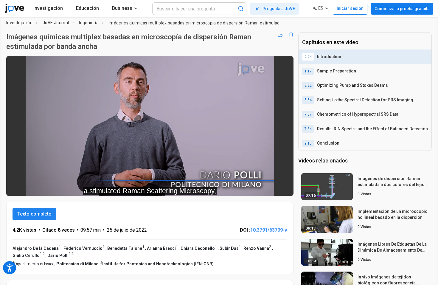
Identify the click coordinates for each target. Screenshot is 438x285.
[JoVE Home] (14, 8)
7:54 (308, 129)
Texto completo (34, 214)
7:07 (308, 114)
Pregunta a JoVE (279, 8)
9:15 (308, 143)
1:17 (308, 71)
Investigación (19, 22)
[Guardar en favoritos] (291, 34)
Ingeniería (89, 22)
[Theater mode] (284, 187)
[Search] (241, 9)
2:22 (308, 85)
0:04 (308, 57)
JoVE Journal (56, 22)
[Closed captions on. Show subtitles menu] (270, 187)
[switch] (224, 187)
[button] (284, 64)
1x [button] (258, 187)
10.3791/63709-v (268, 230)
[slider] (117, 187)
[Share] (280, 34)
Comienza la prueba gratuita (402, 8)
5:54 (308, 100)
